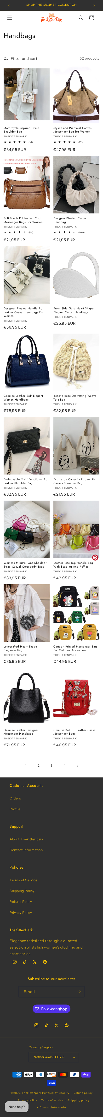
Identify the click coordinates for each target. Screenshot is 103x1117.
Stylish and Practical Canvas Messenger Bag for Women (72, 130)
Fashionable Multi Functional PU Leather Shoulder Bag (26, 481)
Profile (15, 809)
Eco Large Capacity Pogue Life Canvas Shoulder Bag (74, 481)
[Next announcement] (94, 5)
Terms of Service (24, 880)
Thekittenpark (31, 1093)
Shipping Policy (22, 891)
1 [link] (26, 765)
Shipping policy (79, 1100)
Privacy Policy (21, 912)
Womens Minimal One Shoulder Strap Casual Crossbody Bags (25, 565)
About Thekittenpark (26, 839)
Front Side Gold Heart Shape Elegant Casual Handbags (73, 310)
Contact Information (26, 850)
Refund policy (83, 1093)
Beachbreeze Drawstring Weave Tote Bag (74, 398)
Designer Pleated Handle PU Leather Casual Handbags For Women (24, 312)
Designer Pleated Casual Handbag (70, 220)
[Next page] (77, 765)
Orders (15, 798)
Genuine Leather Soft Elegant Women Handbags (23, 398)
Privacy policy (27, 1100)
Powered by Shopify (55, 1093)
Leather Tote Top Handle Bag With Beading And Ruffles (73, 565)
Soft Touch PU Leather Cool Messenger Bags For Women (23, 220)
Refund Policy (21, 901)
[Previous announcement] (9, 5)
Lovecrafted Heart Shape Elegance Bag (20, 648)
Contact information (54, 1107)
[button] (9, 17)
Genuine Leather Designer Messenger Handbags (21, 732)
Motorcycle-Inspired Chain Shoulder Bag (21, 130)
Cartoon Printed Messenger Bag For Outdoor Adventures (75, 648)
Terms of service (52, 1100)
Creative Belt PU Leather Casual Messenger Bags (75, 732)
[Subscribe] (79, 991)
